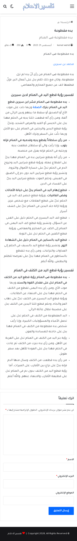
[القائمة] (72, 8)
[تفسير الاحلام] (38, 7)
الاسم (70, 459)
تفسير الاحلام (15, 534)
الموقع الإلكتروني (65, 493)
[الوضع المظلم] (12, 8)
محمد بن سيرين (63, 64)
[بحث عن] (5, 8)
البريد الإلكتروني (65, 476)
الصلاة (37, 107)
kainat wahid (63, 45)
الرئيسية (65, 22)
